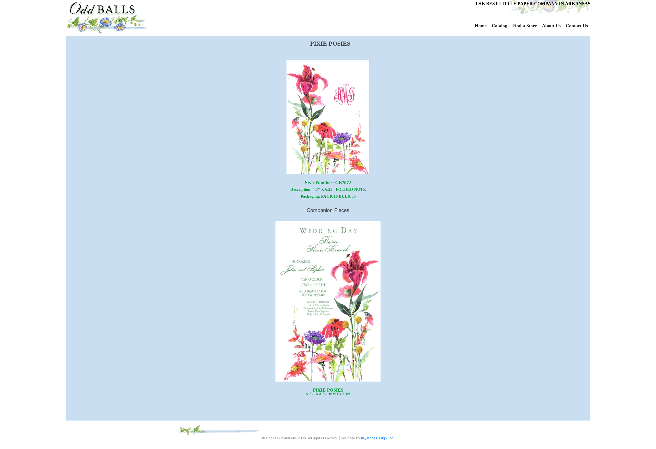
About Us (551, 25)
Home (481, 25)
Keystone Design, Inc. (377, 438)
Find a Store (524, 25)
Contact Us (577, 25)
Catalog (499, 25)
